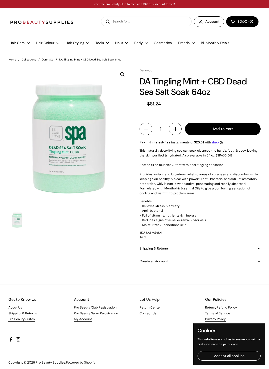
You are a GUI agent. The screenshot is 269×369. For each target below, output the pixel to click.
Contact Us (148, 313)
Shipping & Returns (22, 313)
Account (212, 21)
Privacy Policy (215, 319)
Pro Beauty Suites (21, 319)
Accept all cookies (229, 355)
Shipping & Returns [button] (154, 248)
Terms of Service (217, 313)
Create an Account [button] (154, 261)
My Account (83, 319)
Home (12, 59)
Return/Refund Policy (221, 307)
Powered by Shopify (80, 362)
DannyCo (48, 59)
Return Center (150, 307)
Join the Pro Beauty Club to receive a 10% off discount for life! (134, 4)
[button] (242, 21)
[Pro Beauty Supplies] (42, 21)
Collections (29, 59)
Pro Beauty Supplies (50, 362)
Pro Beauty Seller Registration (96, 313)
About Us (15, 307)
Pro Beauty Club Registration (95, 307)
